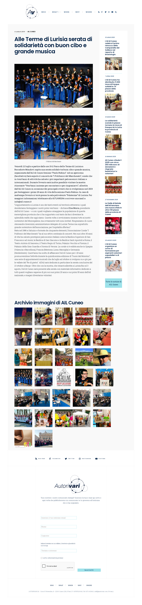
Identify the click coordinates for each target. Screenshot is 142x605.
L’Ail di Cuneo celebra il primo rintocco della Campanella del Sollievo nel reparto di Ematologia (112, 48)
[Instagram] (109, 12)
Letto (53, 558)
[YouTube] (112, 12)
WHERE (89, 12)
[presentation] (58, 566)
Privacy (110, 591)
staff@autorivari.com (101, 591)
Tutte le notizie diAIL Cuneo (113, 283)
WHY (77, 12)
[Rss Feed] (99, 12)
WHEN (66, 12)
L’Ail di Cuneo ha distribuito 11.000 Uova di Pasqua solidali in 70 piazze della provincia (112, 85)
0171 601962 (90, 591)
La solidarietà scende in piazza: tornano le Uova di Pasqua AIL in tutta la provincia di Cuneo (113, 126)
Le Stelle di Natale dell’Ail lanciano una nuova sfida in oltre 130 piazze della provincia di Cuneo (113, 209)
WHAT (55, 12)
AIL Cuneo (32, 32)
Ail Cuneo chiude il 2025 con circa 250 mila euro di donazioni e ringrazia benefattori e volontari (113, 167)
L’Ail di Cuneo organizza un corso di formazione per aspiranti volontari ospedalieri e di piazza (113, 251)
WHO (43, 12)
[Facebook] (102, 12)
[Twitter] (105, 12)
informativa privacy (55, 558)
